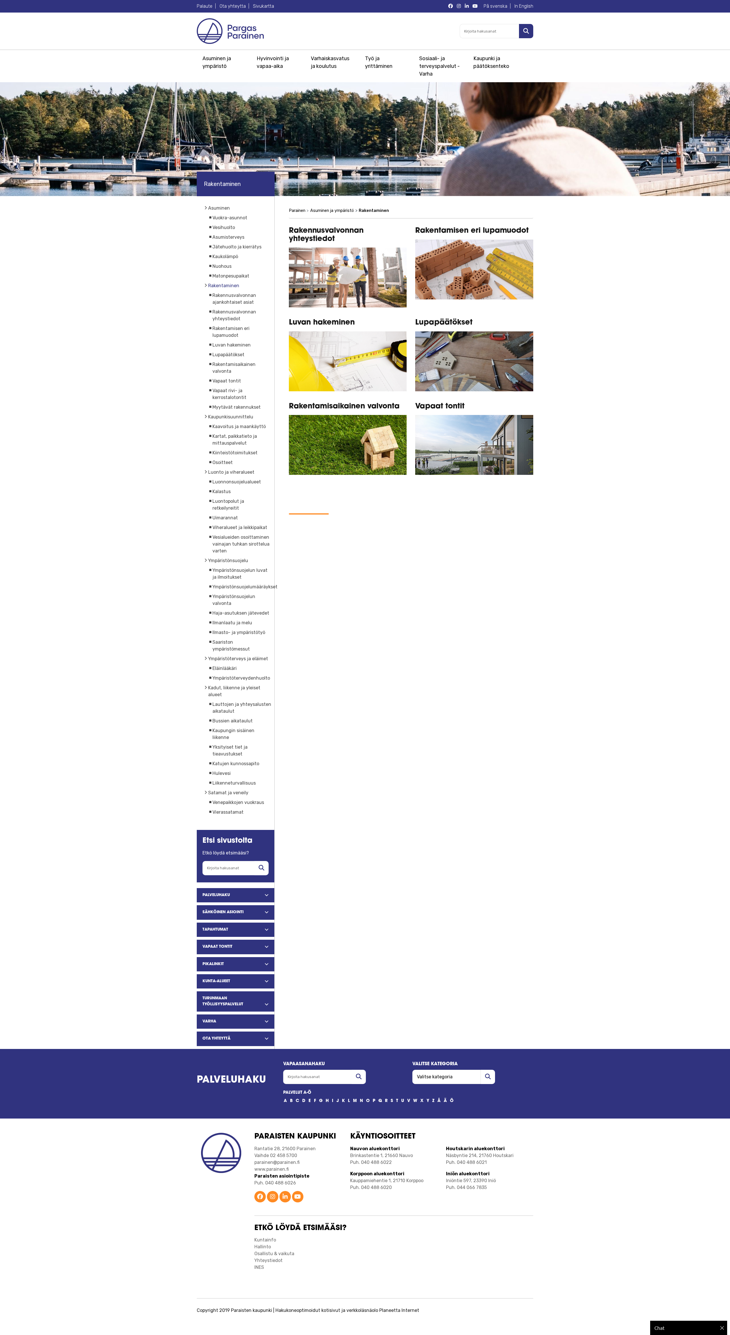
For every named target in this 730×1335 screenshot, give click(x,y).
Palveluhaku (231, 1080)
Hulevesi (221, 773)
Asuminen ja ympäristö (216, 62)
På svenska (495, 6)
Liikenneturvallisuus (234, 783)
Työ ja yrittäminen (378, 62)
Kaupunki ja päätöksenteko (491, 62)
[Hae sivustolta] (261, 868)
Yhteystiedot (268, 1260)
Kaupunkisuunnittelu (230, 417)
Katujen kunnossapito (235, 763)
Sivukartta (263, 6)
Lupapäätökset (228, 354)
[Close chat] (722, 1328)
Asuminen (219, 208)
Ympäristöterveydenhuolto (241, 678)
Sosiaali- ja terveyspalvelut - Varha (439, 66)
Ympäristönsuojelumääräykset (244, 586)
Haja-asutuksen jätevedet (240, 613)
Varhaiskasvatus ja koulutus (330, 62)
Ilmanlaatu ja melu (232, 622)
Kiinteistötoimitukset (234, 452)
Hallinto (262, 1246)
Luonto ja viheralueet (231, 472)
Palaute (204, 6)
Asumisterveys (228, 237)
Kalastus (221, 491)
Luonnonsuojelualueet (236, 482)
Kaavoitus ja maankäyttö (239, 426)
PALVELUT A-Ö (297, 1093)
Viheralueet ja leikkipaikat (239, 527)
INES (259, 1267)
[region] (688, 1328)
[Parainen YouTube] (475, 6)
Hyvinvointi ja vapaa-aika (273, 62)
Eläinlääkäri (224, 668)
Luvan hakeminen (231, 345)
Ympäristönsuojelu (228, 560)
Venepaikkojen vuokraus (238, 802)
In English (523, 6)
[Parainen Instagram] (459, 6)
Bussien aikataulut (232, 721)
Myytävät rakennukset (236, 407)
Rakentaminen (223, 285)
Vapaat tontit (226, 381)
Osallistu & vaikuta (274, 1253)
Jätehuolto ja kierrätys (236, 247)
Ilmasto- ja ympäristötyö (238, 632)
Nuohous (222, 266)
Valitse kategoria (435, 1064)
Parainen (297, 210)
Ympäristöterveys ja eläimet (238, 658)
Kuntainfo (265, 1240)
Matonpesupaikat (230, 276)
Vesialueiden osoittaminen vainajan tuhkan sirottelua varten (240, 544)
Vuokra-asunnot (229, 217)
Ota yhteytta (233, 6)
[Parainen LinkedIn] (467, 6)
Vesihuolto (223, 227)
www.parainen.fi (271, 1169)
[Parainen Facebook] (450, 6)
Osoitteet (222, 462)
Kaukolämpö (225, 256)
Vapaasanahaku (304, 1064)
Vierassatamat (228, 812)
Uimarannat (225, 517)
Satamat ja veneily (228, 792)
